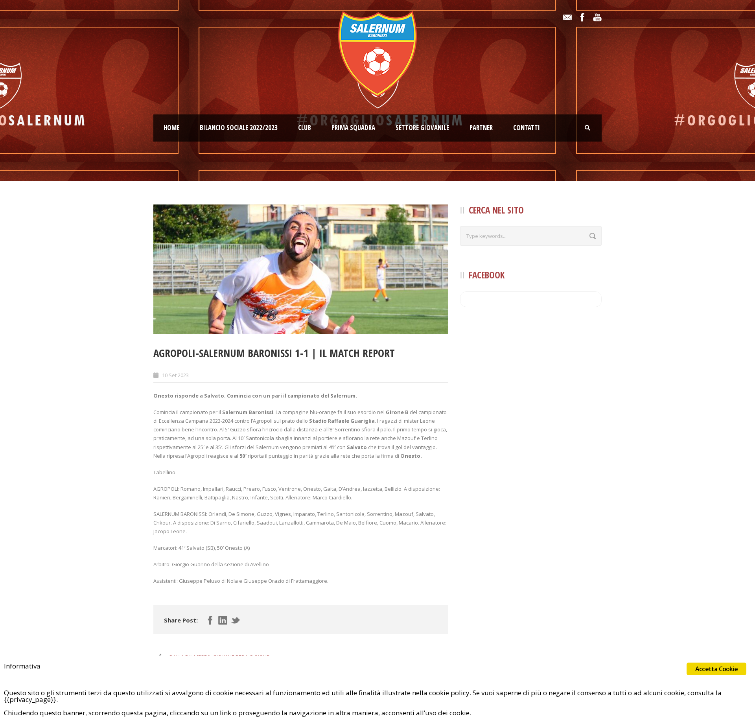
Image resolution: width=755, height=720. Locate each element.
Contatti (526, 127)
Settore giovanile (422, 127)
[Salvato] (300, 269)
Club (304, 127)
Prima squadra (353, 127)
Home (171, 127)
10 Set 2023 (175, 375)
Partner (481, 127)
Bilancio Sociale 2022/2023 (239, 127)
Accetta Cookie (716, 669)
